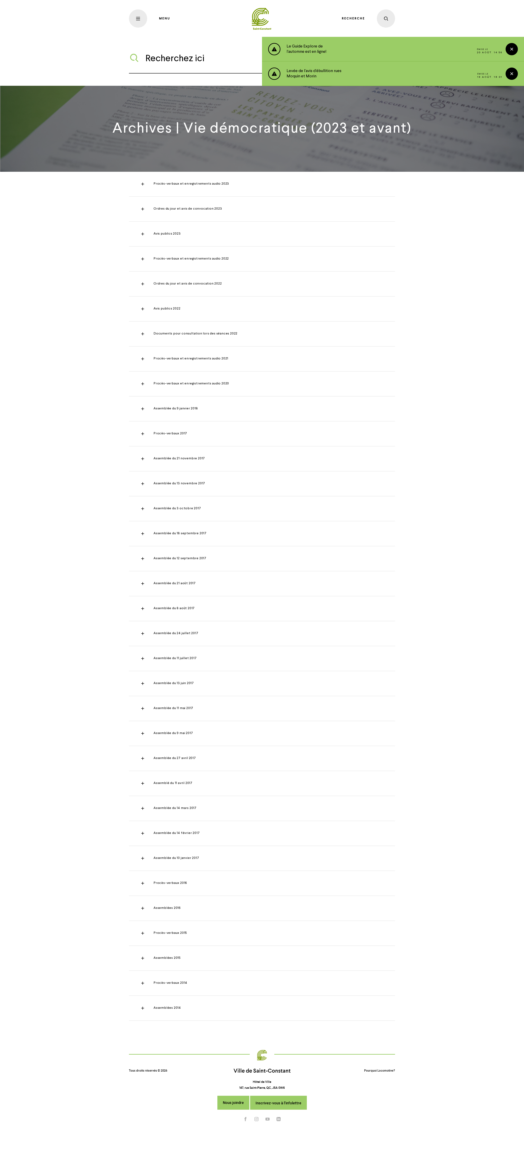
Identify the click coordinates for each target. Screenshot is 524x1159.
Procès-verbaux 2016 (170, 883)
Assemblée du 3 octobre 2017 (177, 508)
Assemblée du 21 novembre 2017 (179, 458)
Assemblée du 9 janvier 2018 (176, 408)
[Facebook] (245, 1119)
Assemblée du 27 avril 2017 (175, 758)
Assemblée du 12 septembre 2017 (180, 558)
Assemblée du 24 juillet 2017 (176, 633)
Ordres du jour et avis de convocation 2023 (188, 208)
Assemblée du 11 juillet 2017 (175, 658)
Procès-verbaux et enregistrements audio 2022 (191, 258)
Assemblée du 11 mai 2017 (173, 708)
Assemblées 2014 (167, 1008)
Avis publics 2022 (167, 308)
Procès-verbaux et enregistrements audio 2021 (191, 358)
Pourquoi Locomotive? (379, 1070)
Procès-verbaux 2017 (170, 433)
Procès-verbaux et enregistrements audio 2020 (191, 383)
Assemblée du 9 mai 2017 (173, 733)
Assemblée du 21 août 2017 (175, 583)
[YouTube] (267, 1119)
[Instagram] (256, 1119)
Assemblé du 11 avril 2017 (173, 783)
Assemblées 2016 (167, 908)
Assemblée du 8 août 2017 (174, 608)
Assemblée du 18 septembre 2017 (180, 533)
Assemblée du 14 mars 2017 (175, 808)
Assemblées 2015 (167, 958)
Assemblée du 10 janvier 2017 (176, 858)
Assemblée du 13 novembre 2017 (179, 483)
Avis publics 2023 (167, 233)
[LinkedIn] (278, 1119)
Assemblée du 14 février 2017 (177, 833)
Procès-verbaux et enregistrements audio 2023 (191, 183)
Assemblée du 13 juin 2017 (174, 683)
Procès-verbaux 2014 (170, 983)
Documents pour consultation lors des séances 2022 (195, 333)
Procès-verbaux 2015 (170, 933)
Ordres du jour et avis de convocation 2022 (188, 283)
